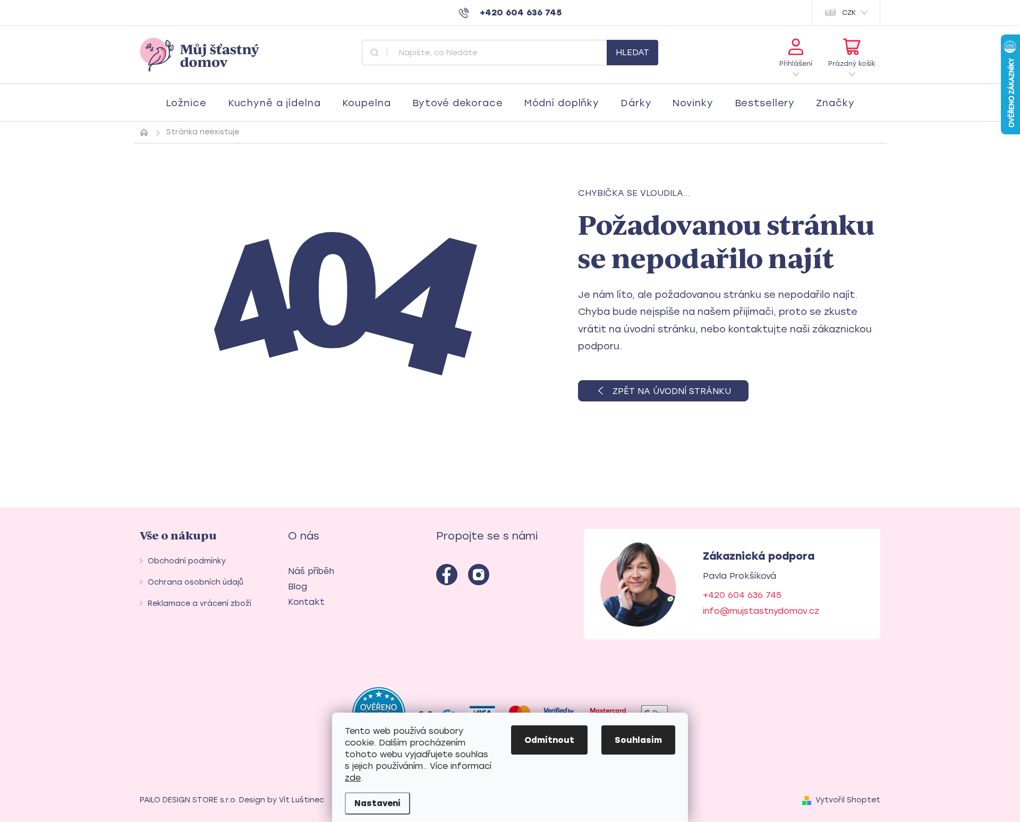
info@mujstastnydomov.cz (761, 611)
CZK (849, 12)
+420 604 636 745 (742, 595)
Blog (297, 586)
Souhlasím (638, 740)
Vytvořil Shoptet (847, 799)
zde (353, 778)
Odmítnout (549, 740)
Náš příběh (311, 571)
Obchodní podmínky (187, 561)
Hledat (632, 52)
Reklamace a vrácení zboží (199, 603)
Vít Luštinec (301, 799)
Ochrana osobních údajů (195, 582)
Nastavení (377, 803)
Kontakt (306, 602)
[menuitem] (186, 103)
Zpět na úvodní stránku (672, 391)
